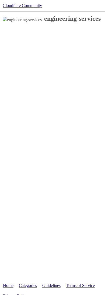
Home (8, 285)
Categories (28, 285)
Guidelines (51, 285)
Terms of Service (80, 285)
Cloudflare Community (22, 5)
